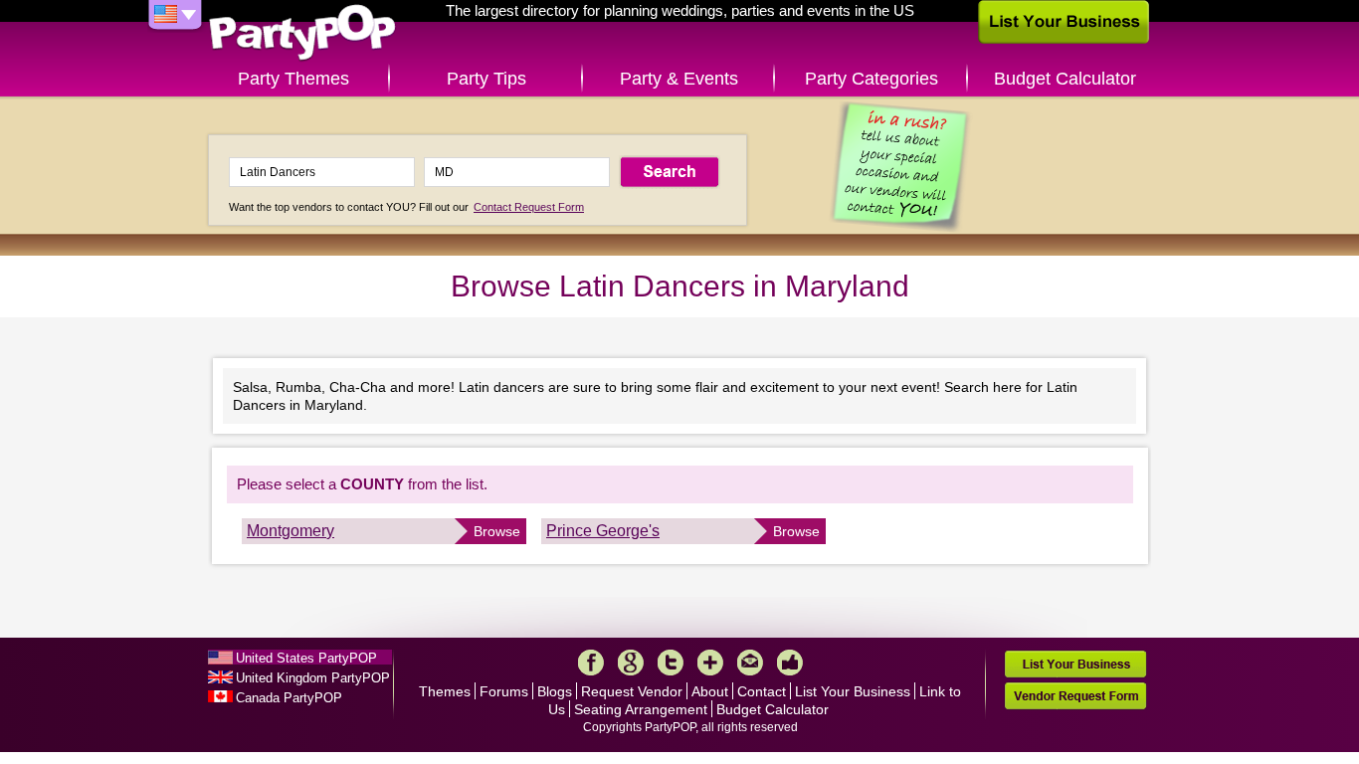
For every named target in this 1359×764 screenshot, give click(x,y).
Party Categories (871, 79)
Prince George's (603, 530)
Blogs (554, 691)
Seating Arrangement (640, 709)
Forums (504, 691)
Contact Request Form (529, 207)
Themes (445, 691)
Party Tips (486, 79)
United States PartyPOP (306, 658)
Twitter (670, 662)
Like (790, 662)
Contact (761, 691)
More (710, 662)
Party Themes (293, 79)
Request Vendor (631, 691)
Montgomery (290, 530)
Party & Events (679, 79)
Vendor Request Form (1075, 695)
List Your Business (852, 691)
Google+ (631, 662)
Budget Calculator (1065, 79)
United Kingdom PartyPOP (313, 677)
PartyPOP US (302, 33)
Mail (750, 662)
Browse (497, 531)
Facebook (591, 662)
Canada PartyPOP (289, 697)
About (709, 691)
